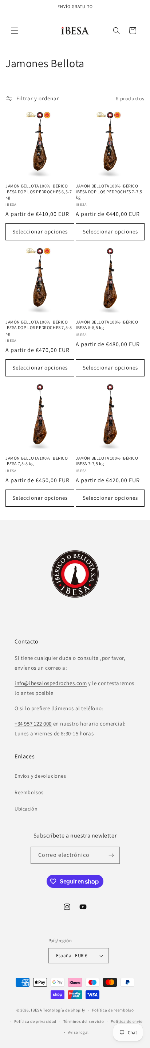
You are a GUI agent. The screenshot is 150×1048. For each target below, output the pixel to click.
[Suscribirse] (111, 855)
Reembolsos (29, 792)
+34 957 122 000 (33, 723)
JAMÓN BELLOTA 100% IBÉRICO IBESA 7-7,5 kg (107, 461)
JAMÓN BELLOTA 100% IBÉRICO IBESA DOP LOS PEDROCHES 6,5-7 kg (38, 191)
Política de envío (127, 1021)
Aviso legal (78, 1032)
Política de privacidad (35, 1021)
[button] (15, 31)
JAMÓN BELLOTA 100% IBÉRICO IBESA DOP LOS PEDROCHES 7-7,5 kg (109, 191)
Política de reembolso (113, 1010)
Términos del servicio (83, 1021)
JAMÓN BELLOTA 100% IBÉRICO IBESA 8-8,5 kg (107, 324)
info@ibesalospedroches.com (51, 683)
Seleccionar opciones (40, 231)
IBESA (36, 1010)
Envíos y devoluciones (40, 776)
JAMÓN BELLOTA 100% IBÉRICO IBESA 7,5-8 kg (36, 461)
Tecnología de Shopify (64, 1010)
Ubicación (26, 808)
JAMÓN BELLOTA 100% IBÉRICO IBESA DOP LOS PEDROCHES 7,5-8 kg (38, 327)
